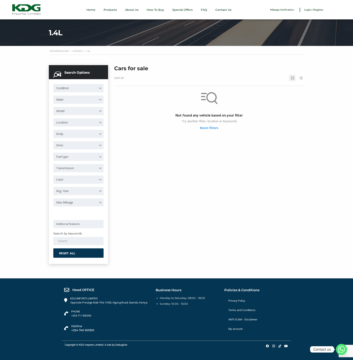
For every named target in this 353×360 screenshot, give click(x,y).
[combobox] (78, 88)
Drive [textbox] (59, 145)
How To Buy (155, 10)
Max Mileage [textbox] (64, 202)
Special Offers (182, 10)
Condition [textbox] (62, 88)
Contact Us (223, 10)
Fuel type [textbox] (62, 157)
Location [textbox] (62, 122)
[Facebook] (267, 346)
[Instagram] (273, 346)
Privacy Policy (236, 300)
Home (90, 10)
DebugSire (121, 344)
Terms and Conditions (242, 310)
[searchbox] (79, 224)
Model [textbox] (60, 111)
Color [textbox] (59, 179)
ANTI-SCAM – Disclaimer (242, 319)
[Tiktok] (280, 346)
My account (235, 329)
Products (110, 10)
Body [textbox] (59, 134)
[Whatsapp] (341, 349)
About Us (132, 10)
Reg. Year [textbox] (62, 191)
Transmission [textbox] (65, 168)
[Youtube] (286, 346)
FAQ (204, 10)
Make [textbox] (60, 99)
